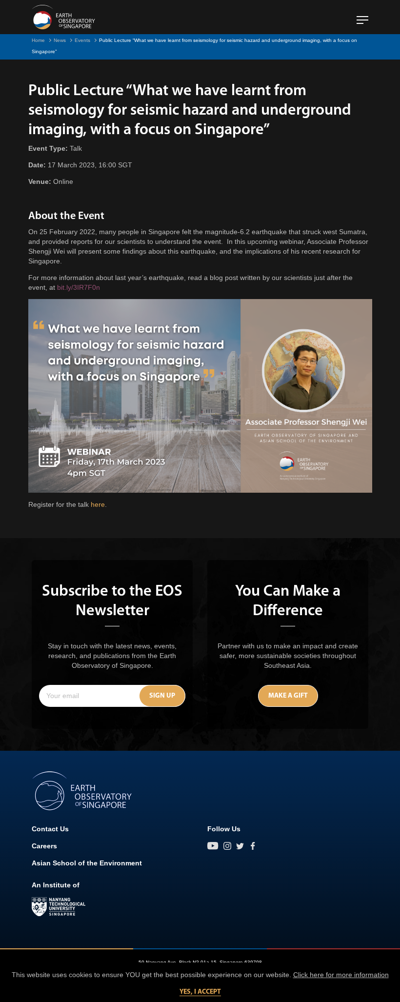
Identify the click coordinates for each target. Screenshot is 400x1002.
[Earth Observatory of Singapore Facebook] (253, 846)
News (60, 40)
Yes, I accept (200, 992)
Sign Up (162, 696)
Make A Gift (288, 696)
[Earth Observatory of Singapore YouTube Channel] (213, 846)
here (98, 504)
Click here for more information (341, 975)
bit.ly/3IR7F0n (78, 287)
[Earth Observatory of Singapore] (63, 17)
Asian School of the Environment (87, 863)
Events (82, 40)
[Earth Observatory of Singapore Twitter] (240, 846)
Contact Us (50, 829)
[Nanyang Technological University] (58, 907)
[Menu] (362, 16)
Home (38, 40)
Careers (44, 846)
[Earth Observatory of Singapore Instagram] (227, 846)
